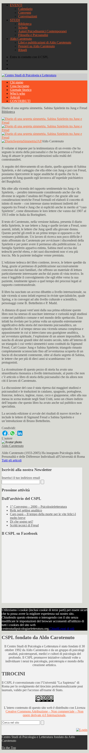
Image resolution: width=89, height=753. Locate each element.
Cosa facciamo (19, 86)
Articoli (15, 97)
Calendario (25, 9)
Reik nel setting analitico (26, 510)
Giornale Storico (20, 90)
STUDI (15, 20)
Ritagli (22, 50)
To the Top (9, 747)
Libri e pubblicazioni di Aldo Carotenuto (44, 42)
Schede (23, 27)
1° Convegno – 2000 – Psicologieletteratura (38, 506)
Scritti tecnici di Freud (24, 525)
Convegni (24, 12)
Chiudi (53, 628)
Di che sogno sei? (21, 521)
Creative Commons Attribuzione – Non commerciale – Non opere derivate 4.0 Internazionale (44, 713)
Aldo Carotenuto (21, 38)
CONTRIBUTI (20, 101)
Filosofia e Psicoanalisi (33, 35)
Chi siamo (16, 82)
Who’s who (17, 93)
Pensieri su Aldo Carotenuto (36, 46)
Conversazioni (27, 16)
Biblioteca (24, 24)
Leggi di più (66, 628)
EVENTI (16, 5)
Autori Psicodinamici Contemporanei (42, 31)
